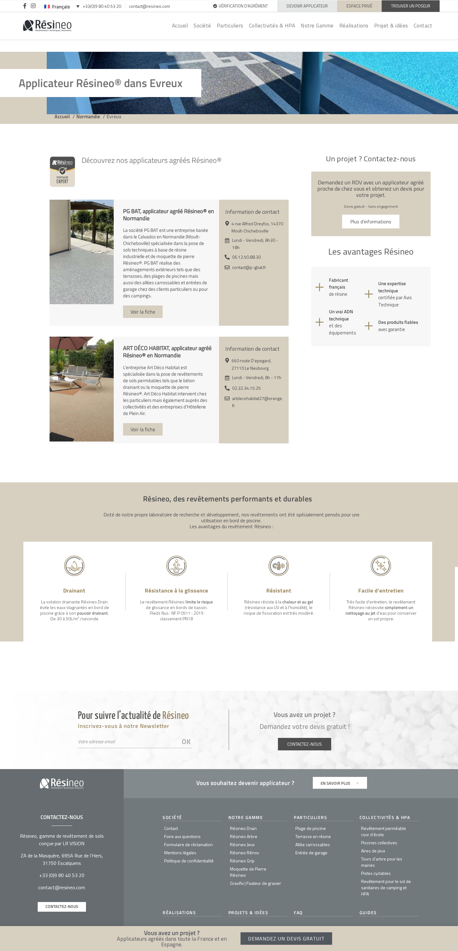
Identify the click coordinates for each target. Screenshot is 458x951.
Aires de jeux (373, 850)
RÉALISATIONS (179, 912)
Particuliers (230, 26)
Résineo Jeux (242, 844)
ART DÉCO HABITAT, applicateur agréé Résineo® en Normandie (167, 351)
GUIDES (368, 912)
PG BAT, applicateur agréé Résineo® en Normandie (168, 214)
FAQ (298, 912)
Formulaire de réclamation (188, 844)
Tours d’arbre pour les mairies (381, 862)
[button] (450, 937)
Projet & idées (391, 26)
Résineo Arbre (243, 836)
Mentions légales (180, 852)
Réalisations (354, 26)
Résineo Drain (243, 828)
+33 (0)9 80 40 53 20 (61, 875)
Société (202, 26)
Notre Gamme (317, 26)
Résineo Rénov (244, 852)
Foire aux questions (182, 836)
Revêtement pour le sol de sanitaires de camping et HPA (386, 887)
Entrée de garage (311, 852)
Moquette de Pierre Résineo (248, 872)
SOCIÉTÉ (172, 817)
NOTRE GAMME (245, 817)
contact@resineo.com (149, 6)
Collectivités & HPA (272, 26)
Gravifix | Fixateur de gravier (255, 883)
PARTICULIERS (310, 817)
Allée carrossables (312, 844)
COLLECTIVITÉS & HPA (385, 817)
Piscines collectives (379, 842)
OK (186, 741)
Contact (423, 26)
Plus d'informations (370, 221)
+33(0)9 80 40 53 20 (102, 6)
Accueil (180, 26)
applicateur (275, 782)
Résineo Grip (242, 860)
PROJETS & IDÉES (248, 912)
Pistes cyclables (376, 873)
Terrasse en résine (313, 836)
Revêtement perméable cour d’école (383, 831)
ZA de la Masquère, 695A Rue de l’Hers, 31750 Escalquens (62, 859)
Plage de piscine (310, 828)
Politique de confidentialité (189, 860)
